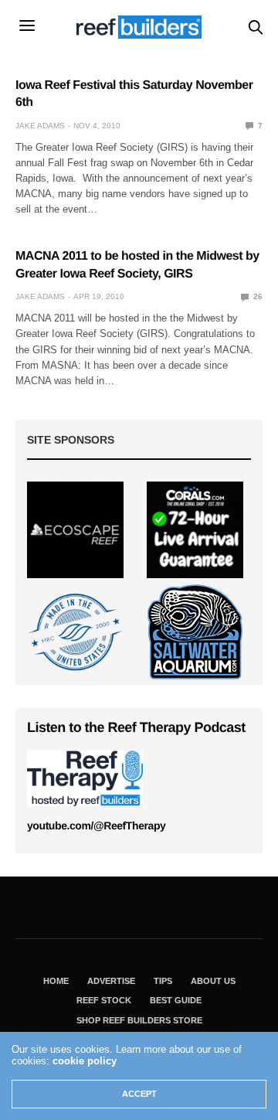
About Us (213, 981)
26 (257, 296)
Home (56, 981)
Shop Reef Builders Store (139, 1020)
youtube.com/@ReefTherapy (96, 825)
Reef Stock (103, 1000)
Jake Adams (40, 125)
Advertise (111, 981)
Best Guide (176, 1000)
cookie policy (85, 1061)
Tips (163, 981)
